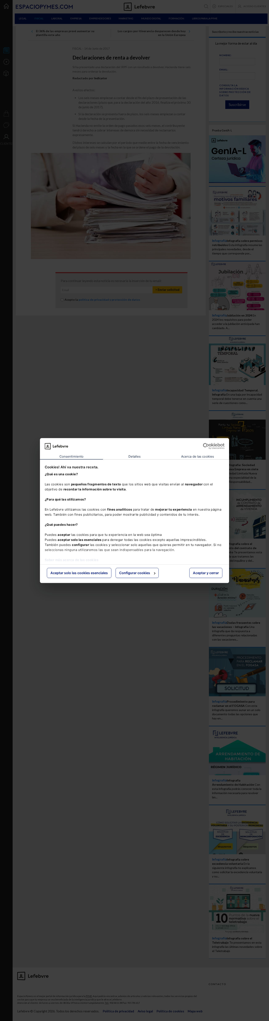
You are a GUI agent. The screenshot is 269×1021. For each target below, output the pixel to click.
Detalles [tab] (134, 457)
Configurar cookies (134, 573)
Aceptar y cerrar (206, 573)
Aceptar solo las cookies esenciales (79, 573)
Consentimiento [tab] (71, 457)
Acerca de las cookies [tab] (197, 457)
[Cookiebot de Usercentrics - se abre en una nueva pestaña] (206, 446)
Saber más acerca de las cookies (72, 560)
